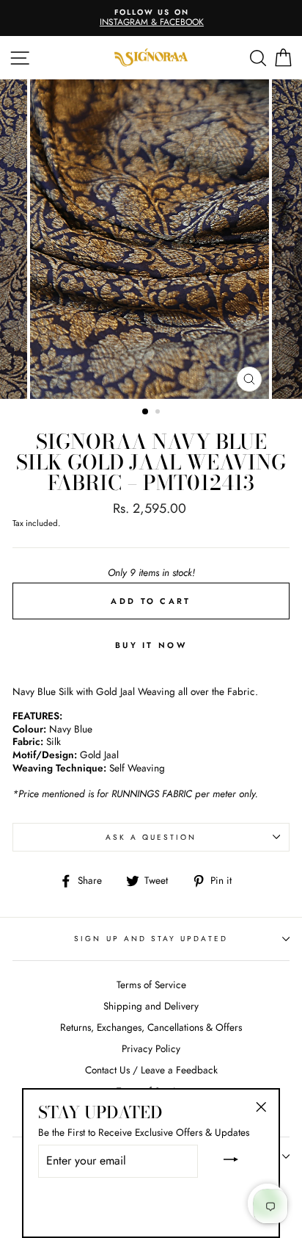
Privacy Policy (151, 1048)
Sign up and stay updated (150, 938)
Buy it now (151, 645)
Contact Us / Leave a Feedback (151, 1069)
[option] (151, 18)
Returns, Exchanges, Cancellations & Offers (151, 1027)
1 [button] (146, 412)
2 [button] (159, 413)
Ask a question (151, 837)
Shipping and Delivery (151, 1005)
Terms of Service (151, 984)
